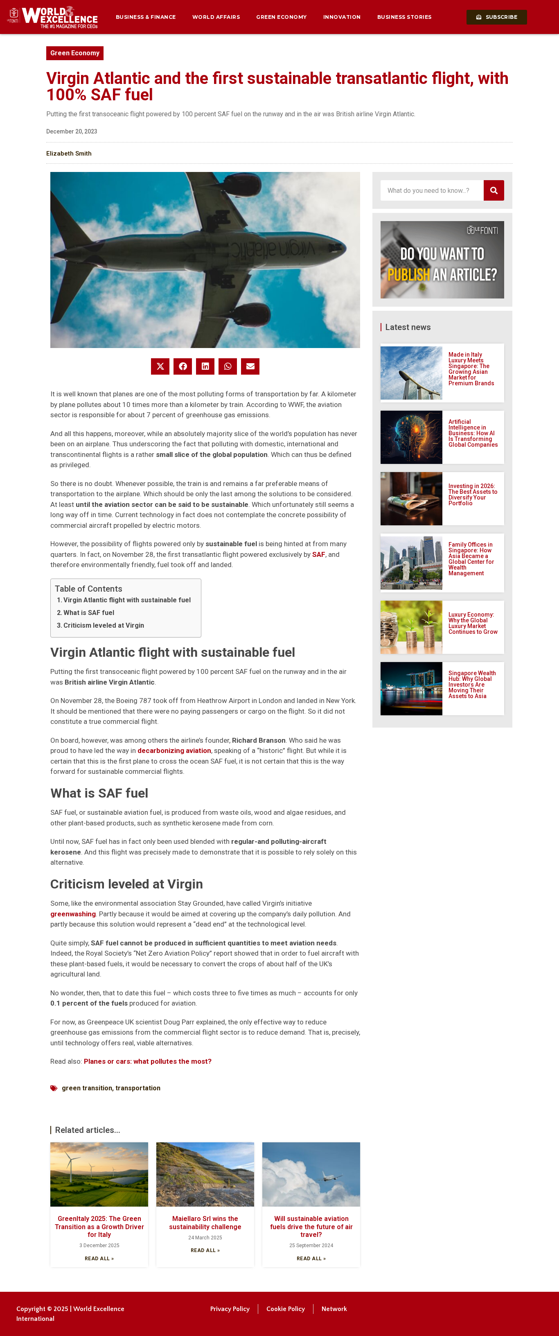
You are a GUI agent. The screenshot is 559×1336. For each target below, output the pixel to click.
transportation (137, 1088)
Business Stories (404, 17)
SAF (318, 554)
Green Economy (281, 17)
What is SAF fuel (88, 613)
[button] (160, 366)
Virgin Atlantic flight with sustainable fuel (127, 600)
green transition (87, 1088)
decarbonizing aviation (174, 750)
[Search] (494, 190)
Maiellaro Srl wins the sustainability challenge (205, 1222)
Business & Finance (146, 17)
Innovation (342, 17)
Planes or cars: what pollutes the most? (148, 1061)
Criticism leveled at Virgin (103, 625)
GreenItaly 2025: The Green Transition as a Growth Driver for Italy (99, 1226)
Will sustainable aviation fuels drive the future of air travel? (311, 1226)
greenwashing (73, 914)
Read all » (99, 1258)
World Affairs (216, 17)
